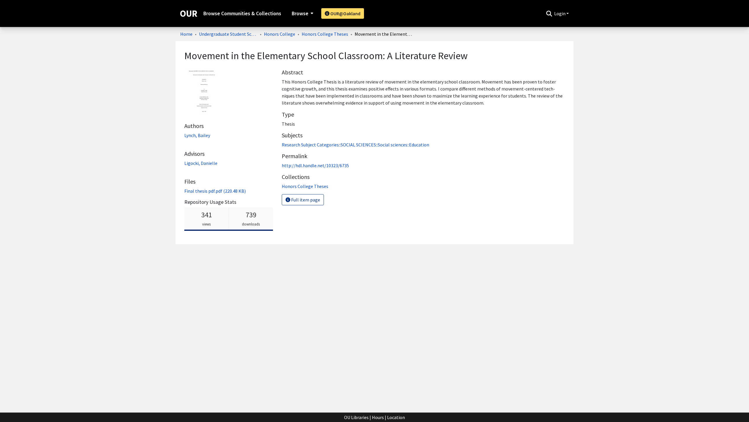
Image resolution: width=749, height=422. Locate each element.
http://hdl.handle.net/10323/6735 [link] (315, 165)
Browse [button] (300, 13)
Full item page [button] (305, 200)
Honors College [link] (279, 34)
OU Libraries (356, 417)
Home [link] (186, 34)
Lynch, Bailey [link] (197, 135)
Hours (378, 417)
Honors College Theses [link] (325, 34)
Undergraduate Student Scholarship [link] (228, 34)
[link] (215, 191)
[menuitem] (302, 13)
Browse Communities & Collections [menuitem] (242, 13)
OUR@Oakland (344, 13)
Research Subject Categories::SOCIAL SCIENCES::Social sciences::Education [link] (355, 145)
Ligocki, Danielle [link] (200, 163)
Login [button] (560, 13)
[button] (549, 13)
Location (396, 417)
